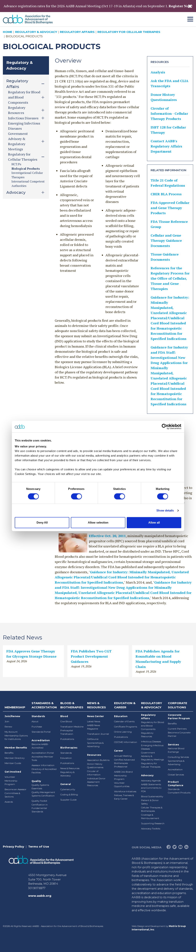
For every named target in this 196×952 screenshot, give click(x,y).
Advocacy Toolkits (150, 828)
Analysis (158, 72)
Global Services (176, 774)
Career (118, 750)
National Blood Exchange (176, 750)
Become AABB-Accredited (40, 746)
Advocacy (147, 775)
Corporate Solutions (177, 705)
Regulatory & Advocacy (36, 32)
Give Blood (66, 721)
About (35, 721)
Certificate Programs (125, 726)
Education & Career (125, 705)
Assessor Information (43, 765)
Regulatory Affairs (77, 32)
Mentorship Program (11, 782)
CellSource (92, 739)
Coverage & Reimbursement (150, 816)
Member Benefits (16, 747)
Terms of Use (38, 846)
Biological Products (25, 168)
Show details (165, 510)
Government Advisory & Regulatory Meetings (152, 756)
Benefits (9, 752)
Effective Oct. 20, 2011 (107, 535)
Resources (94, 754)
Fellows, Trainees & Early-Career (124, 797)
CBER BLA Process (166, 194)
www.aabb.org (39, 895)
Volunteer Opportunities (121, 784)
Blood (64, 716)
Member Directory (14, 758)
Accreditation (41, 740)
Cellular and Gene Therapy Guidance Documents (166, 240)
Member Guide (13, 763)
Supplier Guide (68, 799)
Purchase (37, 726)
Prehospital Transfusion (66, 732)
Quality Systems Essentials (40, 786)
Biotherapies (68, 747)
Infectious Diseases (151, 741)
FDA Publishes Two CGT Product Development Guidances (91, 656)
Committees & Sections (12, 795)
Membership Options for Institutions (16, 737)
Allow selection (98, 522)
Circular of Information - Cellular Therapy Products (169, 113)
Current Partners (177, 728)
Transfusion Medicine (71, 726)
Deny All (42, 522)
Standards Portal (41, 731)
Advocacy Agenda (151, 780)
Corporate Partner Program (179, 716)
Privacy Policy (13, 846)
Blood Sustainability (152, 796)
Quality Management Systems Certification (43, 794)
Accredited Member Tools (42, 758)
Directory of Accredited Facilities (44, 771)
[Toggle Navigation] (190, 18)
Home (7, 32)
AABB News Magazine (93, 727)
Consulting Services (178, 757)
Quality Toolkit (39, 800)
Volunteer (10, 776)
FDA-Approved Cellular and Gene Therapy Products (170, 207)
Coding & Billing (69, 794)
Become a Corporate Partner (179, 734)
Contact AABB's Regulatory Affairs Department (166, 146)
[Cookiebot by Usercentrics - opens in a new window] (164, 426)
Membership (15, 707)
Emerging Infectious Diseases (152, 747)
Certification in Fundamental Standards (40, 808)
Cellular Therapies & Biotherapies (151, 809)
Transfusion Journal (98, 733)
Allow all (154, 522)
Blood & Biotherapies (71, 705)
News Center (95, 716)
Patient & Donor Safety (150, 802)
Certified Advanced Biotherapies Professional (124, 763)
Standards (38, 716)
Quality (36, 781)
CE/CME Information (125, 742)
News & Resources (69, 768)
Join (7, 721)
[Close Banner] (190, 6)
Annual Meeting (123, 755)
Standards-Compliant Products (179, 791)
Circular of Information (93, 773)
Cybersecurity (67, 789)
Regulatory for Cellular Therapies (128, 32)
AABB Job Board (123, 771)
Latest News (93, 721)
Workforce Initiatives (125, 791)
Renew (8, 726)
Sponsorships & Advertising (95, 744)
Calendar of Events (124, 721)
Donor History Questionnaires (95, 765)
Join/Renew (12, 716)
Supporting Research (152, 823)
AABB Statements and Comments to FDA (151, 788)
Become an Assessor (15, 789)
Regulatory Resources (147, 734)
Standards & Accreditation (44, 705)
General (65, 784)
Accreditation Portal (43, 752)
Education (66, 758)
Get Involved (13, 771)
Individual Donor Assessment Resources (96, 782)
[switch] (76, 496)
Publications (67, 739)
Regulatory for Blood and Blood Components (152, 725)
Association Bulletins (98, 760)
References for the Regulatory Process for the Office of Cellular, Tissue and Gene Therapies (170, 278)
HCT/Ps (16, 164)
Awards (9, 801)
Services (173, 744)
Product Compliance (175, 783)
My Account (11, 731)
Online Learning (123, 731)
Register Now (180, 6)
